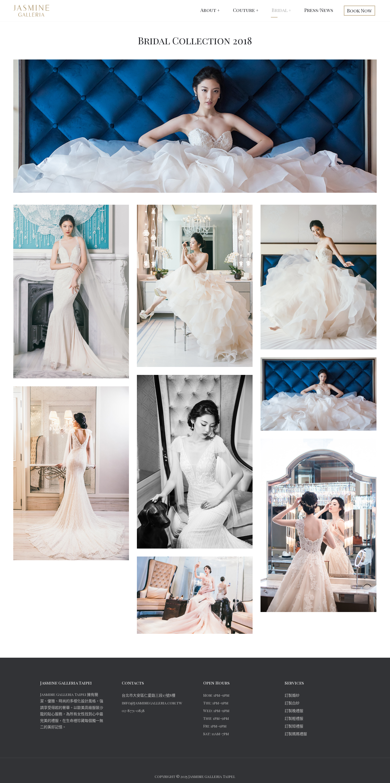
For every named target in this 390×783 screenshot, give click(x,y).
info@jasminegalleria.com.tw (152, 702)
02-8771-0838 (133, 710)
